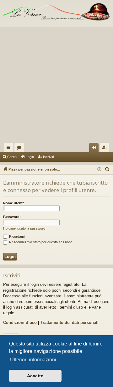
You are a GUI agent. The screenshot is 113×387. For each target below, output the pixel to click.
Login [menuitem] (95, 148)
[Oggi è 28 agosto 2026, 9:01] (99, 169)
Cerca (12, 157)
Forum (20, 148)
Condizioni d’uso (20, 322)
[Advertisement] (56, 83)
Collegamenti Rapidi (9, 148)
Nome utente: (14, 203)
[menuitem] (107, 169)
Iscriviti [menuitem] (106, 148)
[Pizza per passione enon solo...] (56, 12)
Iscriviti (48, 157)
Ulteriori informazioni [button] (33, 359)
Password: (12, 217)
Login (30, 157)
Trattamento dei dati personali (69, 322)
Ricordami (16, 236)
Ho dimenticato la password (24, 228)
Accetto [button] (35, 375)
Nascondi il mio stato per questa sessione (40, 242)
